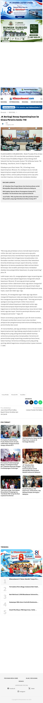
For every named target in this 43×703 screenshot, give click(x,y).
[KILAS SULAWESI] (21, 98)
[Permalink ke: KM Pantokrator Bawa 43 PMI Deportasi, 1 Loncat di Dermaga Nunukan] (32, 431)
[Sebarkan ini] (27, 402)
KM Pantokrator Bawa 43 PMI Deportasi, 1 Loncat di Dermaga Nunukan (32, 440)
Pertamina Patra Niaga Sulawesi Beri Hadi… (24, 587)
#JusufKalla (5, 395)
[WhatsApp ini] (40, 402)
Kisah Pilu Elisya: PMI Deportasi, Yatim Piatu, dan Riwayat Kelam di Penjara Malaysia (31, 491)
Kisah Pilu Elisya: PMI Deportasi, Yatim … (23, 610)
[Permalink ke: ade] (3, 123)
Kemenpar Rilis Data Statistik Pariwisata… (23, 602)
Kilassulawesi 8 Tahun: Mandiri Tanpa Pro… (24, 579)
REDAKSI (21, 681)
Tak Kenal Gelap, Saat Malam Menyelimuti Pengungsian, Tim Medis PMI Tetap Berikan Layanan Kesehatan (10, 492)
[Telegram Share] (36, 402)
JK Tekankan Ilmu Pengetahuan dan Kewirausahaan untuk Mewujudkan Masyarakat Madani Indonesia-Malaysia (31, 468)
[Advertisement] (21, 65)
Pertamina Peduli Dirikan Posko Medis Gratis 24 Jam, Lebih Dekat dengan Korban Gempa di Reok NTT (10, 442)
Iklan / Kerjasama (31, 678)
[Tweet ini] (31, 402)
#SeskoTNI (14, 395)
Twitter (32, 688)
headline (22, 395)
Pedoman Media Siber (11, 678)
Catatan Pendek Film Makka (34, 409)
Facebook (12, 688)
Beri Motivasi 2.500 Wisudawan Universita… (24, 594)
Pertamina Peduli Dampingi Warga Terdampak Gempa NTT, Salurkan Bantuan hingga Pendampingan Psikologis (10, 465)
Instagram (22, 691)
